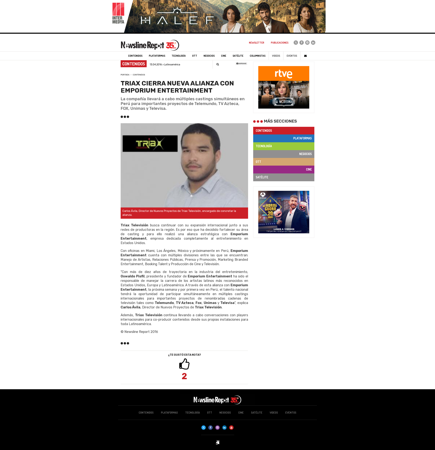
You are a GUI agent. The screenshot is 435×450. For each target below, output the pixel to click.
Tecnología (264, 146)
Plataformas (302, 138)
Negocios (305, 154)
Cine (309, 169)
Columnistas (257, 55)
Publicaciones (279, 42)
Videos (276, 55)
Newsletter (256, 42)
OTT (258, 162)
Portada (125, 75)
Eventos (292, 55)
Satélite (262, 177)
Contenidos (139, 75)
